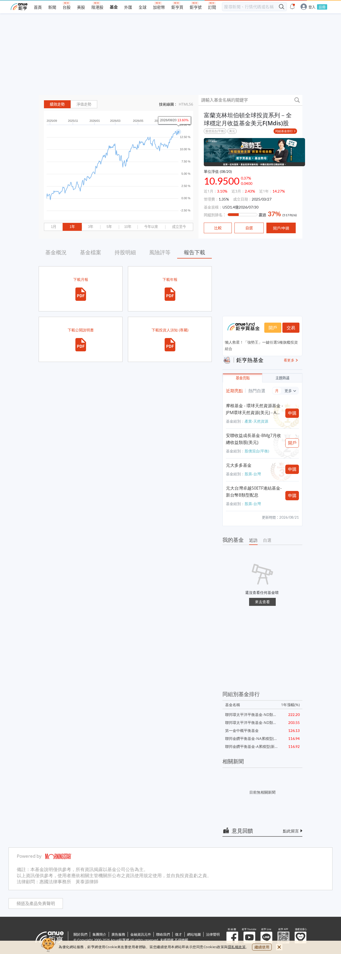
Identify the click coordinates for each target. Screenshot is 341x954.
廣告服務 (118, 934)
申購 (292, 413)
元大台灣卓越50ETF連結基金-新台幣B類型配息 (254, 491)
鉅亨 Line (266, 937)
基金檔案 (90, 252)
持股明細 (125, 252)
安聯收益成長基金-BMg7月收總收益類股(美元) (253, 438)
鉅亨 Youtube (249, 937)
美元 (232, 131)
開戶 (273, 328)
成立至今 (179, 227)
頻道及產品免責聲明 (36, 903)
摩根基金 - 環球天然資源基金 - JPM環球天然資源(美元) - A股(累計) (254, 409)
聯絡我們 (163, 934)
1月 (53, 227)
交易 (291, 328)
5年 (109, 227)
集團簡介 (99, 934)
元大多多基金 (238, 465)
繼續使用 (261, 946)
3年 (90, 227)
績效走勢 (57, 104)
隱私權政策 (237, 946)
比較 (218, 228)
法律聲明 (213, 934)
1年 (72, 227)
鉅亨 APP (283, 937)
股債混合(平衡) (215, 131)
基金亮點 (243, 378)
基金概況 (56, 252)
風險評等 (159, 252)
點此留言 (291, 831)
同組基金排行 (284, 131)
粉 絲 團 (232, 937)
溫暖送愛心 (300, 937)
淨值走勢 (83, 104)
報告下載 (194, 252)
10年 (127, 227)
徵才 (178, 934)
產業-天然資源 (256, 421)
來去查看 (262, 601)
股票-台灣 (253, 473)
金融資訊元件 (140, 934)
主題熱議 (282, 378)
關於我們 (80, 934)
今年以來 (151, 227)
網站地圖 (194, 934)
